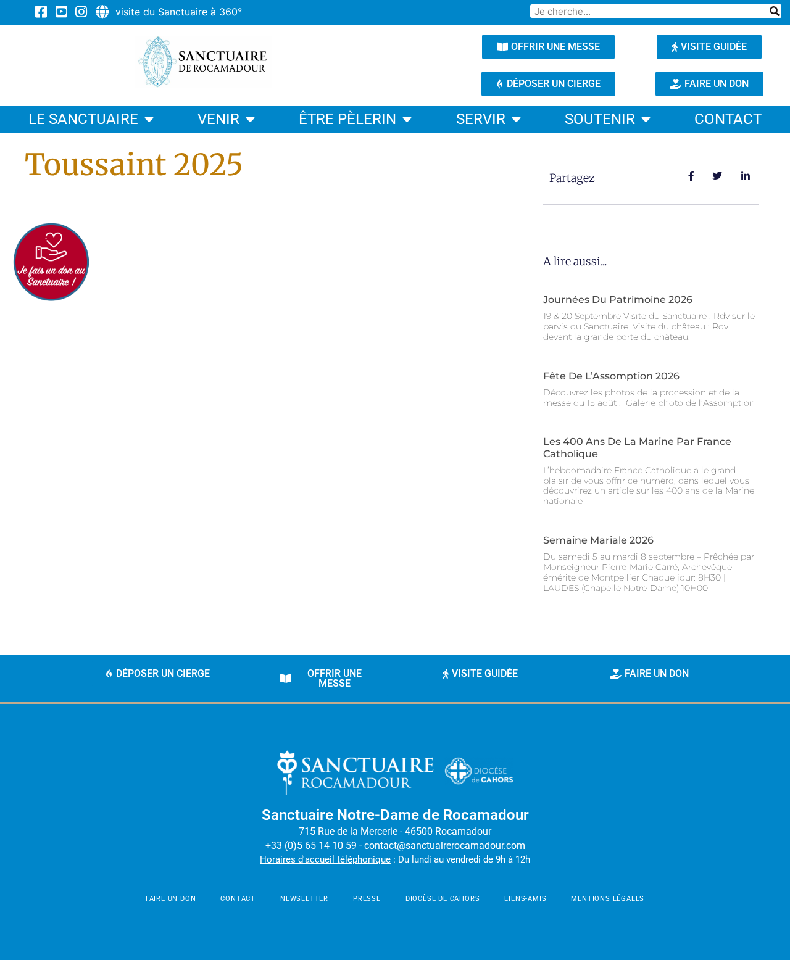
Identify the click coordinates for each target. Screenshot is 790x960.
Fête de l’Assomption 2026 (611, 376)
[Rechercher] (774, 11)
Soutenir (600, 119)
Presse (367, 899)
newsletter (304, 899)
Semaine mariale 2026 (598, 540)
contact (728, 119)
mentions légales (607, 899)
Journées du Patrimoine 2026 (617, 299)
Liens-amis (525, 899)
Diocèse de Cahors (442, 899)
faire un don (171, 899)
